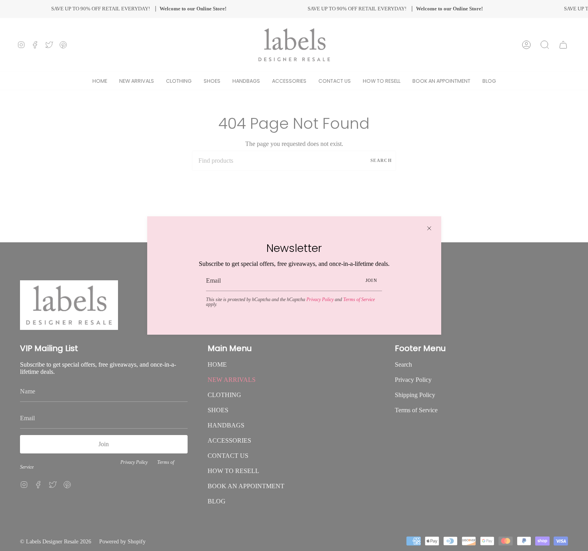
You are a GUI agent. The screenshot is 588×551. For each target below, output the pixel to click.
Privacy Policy (320, 299)
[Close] (429, 228)
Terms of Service (359, 299)
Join (371, 280)
